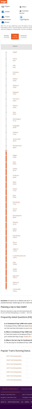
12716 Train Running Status (14, 368)
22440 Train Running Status (14, 372)
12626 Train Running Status (14, 360)
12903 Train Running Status (14, 376)
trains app (27, 336)
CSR (22, 402)
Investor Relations (13, 402)
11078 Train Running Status (14, 380)
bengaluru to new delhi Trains (8, 397)
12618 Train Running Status (14, 364)
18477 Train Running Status (14, 356)
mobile (27, 402)
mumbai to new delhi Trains (8, 394)
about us (3, 402)
